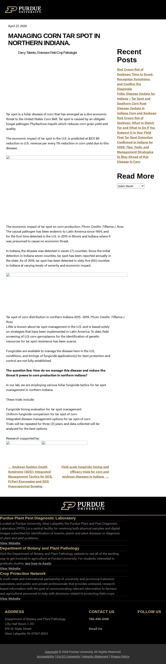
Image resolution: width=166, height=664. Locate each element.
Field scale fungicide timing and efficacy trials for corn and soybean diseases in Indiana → (85, 471)
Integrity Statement (95, 656)
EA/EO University (68, 656)
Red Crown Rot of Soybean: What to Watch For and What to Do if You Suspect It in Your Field (136, 125)
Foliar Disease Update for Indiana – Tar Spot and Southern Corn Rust (136, 98)
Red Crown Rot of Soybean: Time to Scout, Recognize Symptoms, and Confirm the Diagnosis (135, 79)
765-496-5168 (99, 618)
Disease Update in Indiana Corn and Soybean (136, 110)
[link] (10, 543)
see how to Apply (38, 563)
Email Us (95, 628)
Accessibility (45, 656)
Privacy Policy (120, 656)
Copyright (51, 651)
